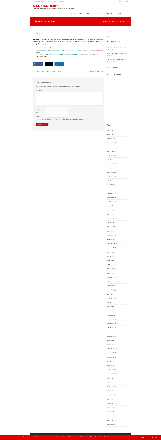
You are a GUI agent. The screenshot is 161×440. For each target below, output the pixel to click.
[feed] (127, 2)
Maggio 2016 (110, 391)
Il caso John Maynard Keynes (115, 53)
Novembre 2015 (111, 416)
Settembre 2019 (111, 285)
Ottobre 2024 (110, 151)
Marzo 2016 (110, 399)
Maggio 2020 (110, 256)
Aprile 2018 (110, 340)
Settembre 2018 (111, 332)
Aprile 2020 (110, 260)
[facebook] (120, 2)
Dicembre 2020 (111, 243)
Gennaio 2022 (111, 218)
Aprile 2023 (110, 185)
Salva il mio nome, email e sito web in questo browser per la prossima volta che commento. (62, 119)
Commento (39, 90)
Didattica (88, 13)
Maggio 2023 (110, 180)
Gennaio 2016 (111, 407)
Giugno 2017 (110, 357)
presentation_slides (41, 56)
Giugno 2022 (110, 201)
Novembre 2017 (111, 353)
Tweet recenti (113, 68)
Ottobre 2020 (110, 252)
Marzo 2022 (110, 214)
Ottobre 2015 (110, 420)
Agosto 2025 (110, 134)
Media (81, 13)
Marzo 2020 (110, 264)
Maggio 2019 (110, 302)
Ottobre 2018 (110, 327)
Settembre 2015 (111, 424)
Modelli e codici (109, 13)
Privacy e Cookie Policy (96, 436)
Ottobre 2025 (110, 130)
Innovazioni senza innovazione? (115, 47)
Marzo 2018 (110, 344)
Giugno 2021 (110, 235)
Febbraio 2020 (111, 269)
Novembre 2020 (111, 248)
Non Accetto (154, 437)
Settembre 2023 (111, 172)
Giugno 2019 (110, 298)
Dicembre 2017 (111, 348)
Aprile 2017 (110, 365)
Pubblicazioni (98, 13)
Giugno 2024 (110, 155)
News (48, 34)
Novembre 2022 (111, 193)
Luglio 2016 (110, 382)
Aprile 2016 (110, 395)
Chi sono (73, 13)
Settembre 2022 (111, 197)
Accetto (142, 437)
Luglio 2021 (110, 231)
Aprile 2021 (110, 239)
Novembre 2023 (111, 164)
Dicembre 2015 (111, 412)
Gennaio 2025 (111, 143)
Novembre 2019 (111, 277)
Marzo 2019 (110, 311)
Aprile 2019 (110, 306)
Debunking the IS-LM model (94, 71)
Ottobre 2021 (110, 222)
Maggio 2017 (110, 361)
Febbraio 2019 (111, 315)
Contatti (120, 13)
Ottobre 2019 (110, 281)
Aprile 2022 (110, 210)
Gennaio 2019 (111, 319)
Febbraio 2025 (111, 138)
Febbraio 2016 (111, 403)
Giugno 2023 (110, 176)
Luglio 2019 (110, 294)
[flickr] (124, 2)
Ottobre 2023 (110, 168)
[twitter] (122, 2)
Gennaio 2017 (111, 369)
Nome (38, 109)
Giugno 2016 (110, 386)
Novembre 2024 (111, 147)
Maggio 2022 (110, 206)
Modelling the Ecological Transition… (117, 59)
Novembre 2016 (111, 374)
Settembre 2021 (111, 227)
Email (37, 112)
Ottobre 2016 (110, 378)
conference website (47, 48)
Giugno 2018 (110, 336)
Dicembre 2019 (111, 273)
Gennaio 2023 (111, 189)
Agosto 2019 (110, 290)
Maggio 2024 (110, 159)
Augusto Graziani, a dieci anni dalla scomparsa (47, 71)
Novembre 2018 (111, 323)
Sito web (38, 116)
